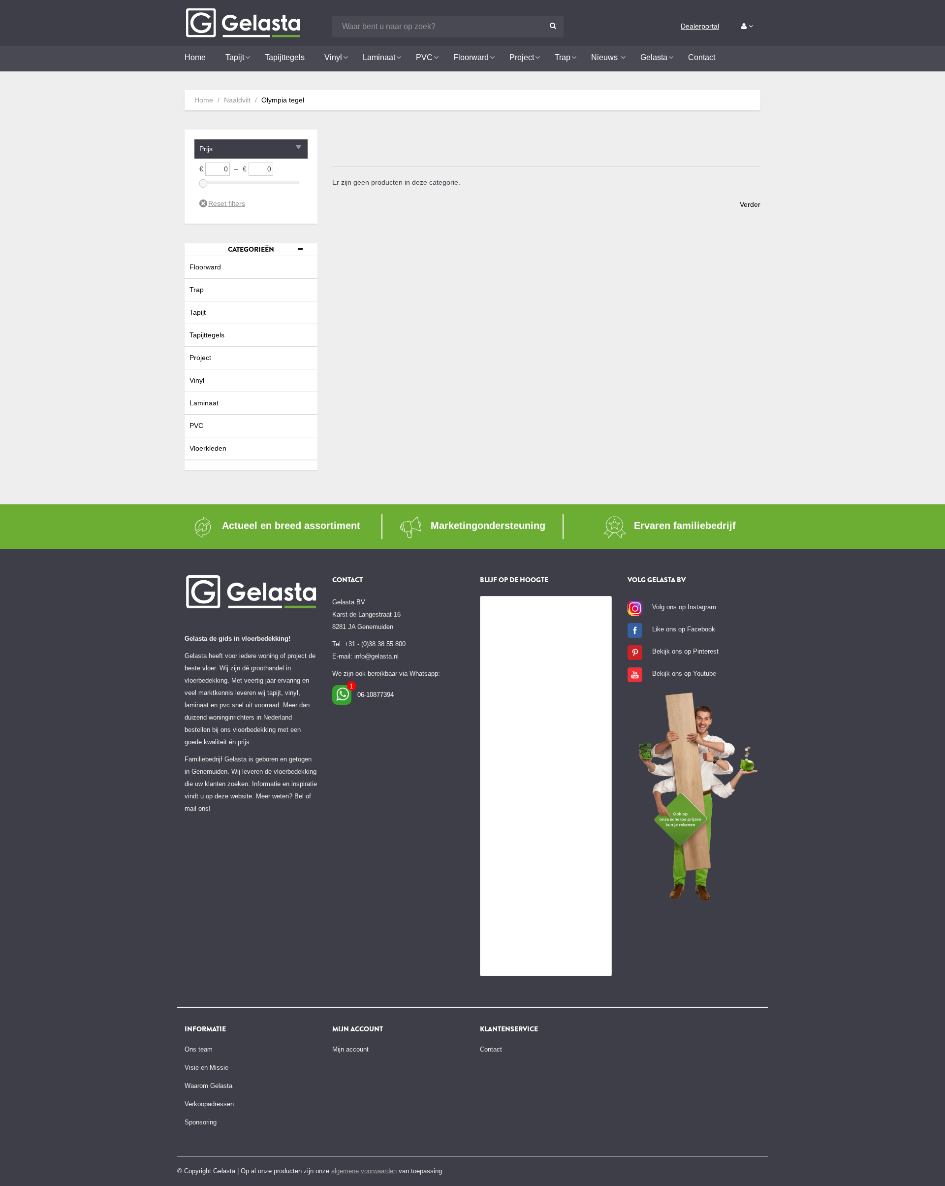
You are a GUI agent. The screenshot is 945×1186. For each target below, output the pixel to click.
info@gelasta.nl (376, 656)
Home (203, 100)
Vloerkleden (207, 448)
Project (200, 358)
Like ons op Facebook (683, 629)
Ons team (199, 1049)
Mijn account (350, 1049)
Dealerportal (700, 26)
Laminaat (204, 403)
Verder (750, 204)
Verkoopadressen (209, 1104)
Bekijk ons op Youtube (684, 673)
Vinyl (196, 380)
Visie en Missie (206, 1067)
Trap (196, 290)
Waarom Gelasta (208, 1085)
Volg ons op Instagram (684, 607)
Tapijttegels (206, 335)
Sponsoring (201, 1122)
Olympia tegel (282, 100)
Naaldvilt (237, 100)
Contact (491, 1049)
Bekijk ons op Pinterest (685, 651)
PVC (196, 425)
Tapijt (197, 312)
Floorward (205, 267)
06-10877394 (375, 694)
